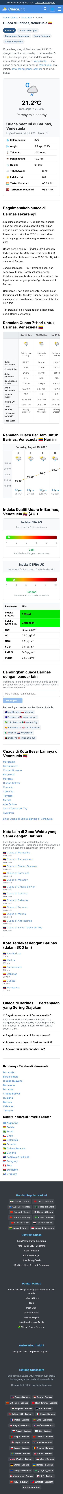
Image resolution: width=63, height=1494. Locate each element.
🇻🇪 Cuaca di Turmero (15, 908)
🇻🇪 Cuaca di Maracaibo (16, 854)
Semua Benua (31, 1312)
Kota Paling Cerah (31, 1260)
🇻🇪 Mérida (9, 961)
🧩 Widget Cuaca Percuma (31, 1327)
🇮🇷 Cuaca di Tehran (19, 1201)
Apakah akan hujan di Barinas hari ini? (29, 1042)
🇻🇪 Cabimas (10, 975)
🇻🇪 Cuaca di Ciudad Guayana (20, 867)
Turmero (8, 795)
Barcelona (9, 774)
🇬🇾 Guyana (9, 1152)
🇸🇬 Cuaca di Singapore (42, 1228)
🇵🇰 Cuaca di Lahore (44, 1207)
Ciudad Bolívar (11, 782)
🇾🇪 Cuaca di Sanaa (42, 1222)
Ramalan (9, 30)
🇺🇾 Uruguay (10, 1173)
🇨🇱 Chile (8, 1135)
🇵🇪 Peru (7, 1165)
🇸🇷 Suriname (10, 1169)
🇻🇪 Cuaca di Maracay (15, 881)
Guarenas (8, 812)
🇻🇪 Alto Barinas (12, 955)
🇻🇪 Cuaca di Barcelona (16, 874)
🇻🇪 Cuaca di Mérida (14, 915)
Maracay (8, 778)
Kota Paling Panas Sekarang (31, 1241)
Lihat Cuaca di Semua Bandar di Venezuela (28, 818)
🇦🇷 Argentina (10, 1122)
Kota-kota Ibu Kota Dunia (31, 1322)
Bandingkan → (13, 701)
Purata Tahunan (42, 36)
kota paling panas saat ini (26, 68)
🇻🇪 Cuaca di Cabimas (15, 901)
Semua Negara (31, 1317)
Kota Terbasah (31, 1250)
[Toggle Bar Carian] (45, 9)
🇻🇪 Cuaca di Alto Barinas (17, 922)
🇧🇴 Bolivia (8, 1127)
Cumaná (8, 787)
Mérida (7, 799)
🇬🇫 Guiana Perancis (14, 1148)
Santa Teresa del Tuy (15, 808)
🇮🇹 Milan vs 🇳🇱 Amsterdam (19, 732)
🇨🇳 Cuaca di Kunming (20, 1217)
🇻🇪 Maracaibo (11, 989)
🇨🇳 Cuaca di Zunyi (20, 1222)
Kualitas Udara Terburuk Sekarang (31, 1265)
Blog (31, 1303)
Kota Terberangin (31, 1255)
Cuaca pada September (17, 36)
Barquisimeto (10, 766)
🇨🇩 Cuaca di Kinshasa (19, 1207)
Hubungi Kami (31, 1298)
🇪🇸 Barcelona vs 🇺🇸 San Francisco (22, 727)
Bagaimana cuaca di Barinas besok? (28, 1035)
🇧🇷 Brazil (8, 1131)
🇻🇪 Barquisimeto (12, 968)
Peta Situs (31, 1307)
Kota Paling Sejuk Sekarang (31, 1245)
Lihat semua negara (45, 2)
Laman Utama (10, 17)
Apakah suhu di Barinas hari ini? (25, 1049)
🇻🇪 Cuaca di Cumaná (15, 895)
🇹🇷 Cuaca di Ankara (43, 1201)
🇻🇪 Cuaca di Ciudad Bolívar (19, 888)
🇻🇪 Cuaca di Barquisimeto (18, 860)
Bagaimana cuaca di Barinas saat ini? (29, 1015)
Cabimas (8, 791)
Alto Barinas (10, 804)
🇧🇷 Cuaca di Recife (44, 1217)
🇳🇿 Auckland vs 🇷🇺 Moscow (19, 712)
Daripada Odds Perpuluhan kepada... (31, 1351)
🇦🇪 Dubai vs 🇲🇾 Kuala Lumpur (20, 737)
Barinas (7, 1102)
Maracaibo (9, 761)
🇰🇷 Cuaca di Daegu (43, 1212)
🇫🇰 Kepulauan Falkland (16, 1156)
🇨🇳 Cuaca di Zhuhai (20, 1212)
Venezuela (26, 17)
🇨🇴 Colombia (10, 1139)
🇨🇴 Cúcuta (9, 982)
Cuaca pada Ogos (28, 30)
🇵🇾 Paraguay (10, 1161)
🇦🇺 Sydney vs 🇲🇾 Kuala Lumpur (21, 717)
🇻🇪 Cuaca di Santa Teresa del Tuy (22, 929)
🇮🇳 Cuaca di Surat (18, 1228)
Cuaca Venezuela (14, 41)
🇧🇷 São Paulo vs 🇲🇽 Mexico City (21, 722)
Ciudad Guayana (12, 770)
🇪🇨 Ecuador (10, 1144)
